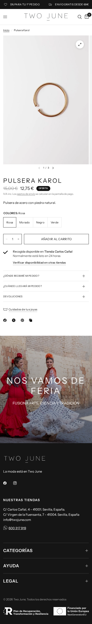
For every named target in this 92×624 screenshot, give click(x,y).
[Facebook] (8, 483)
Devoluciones (13, 296)
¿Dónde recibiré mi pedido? (21, 275)
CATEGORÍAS (18, 550)
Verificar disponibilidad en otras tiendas (39, 262)
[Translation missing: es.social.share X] (14, 320)
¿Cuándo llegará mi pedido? (22, 286)
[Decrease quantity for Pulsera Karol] (6, 239)
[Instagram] (18, 483)
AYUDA (11, 565)
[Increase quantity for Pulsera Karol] (18, 239)
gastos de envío (26, 193)
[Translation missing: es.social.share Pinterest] (23, 320)
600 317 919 (17, 528)
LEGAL (10, 581)
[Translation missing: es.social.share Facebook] (5, 320)
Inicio (6, 30)
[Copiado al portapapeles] (31, 320)
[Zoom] (80, 44)
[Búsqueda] (79, 17)
